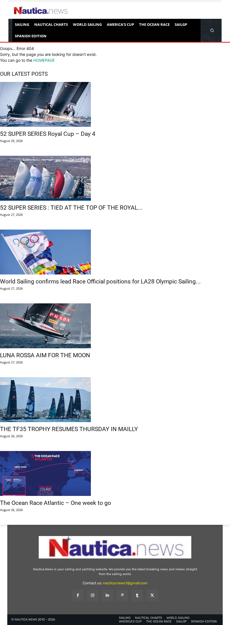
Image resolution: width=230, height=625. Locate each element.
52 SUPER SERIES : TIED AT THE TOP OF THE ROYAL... (71, 207)
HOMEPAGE (44, 60)
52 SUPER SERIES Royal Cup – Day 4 (47, 134)
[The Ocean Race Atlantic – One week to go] (115, 473)
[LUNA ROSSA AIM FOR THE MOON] (115, 325)
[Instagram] (92, 595)
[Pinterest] (122, 595)
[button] (212, 30)
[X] (152, 595)
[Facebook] (77, 595)
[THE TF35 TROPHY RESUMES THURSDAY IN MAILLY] (115, 399)
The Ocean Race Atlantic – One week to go (55, 503)
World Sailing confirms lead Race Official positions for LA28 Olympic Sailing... (100, 281)
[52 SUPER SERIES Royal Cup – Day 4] (115, 104)
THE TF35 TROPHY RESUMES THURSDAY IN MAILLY (69, 429)
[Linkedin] (107, 595)
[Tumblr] (137, 595)
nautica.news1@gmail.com (125, 583)
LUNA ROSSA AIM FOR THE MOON (45, 355)
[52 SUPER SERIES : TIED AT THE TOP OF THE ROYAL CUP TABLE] (115, 178)
